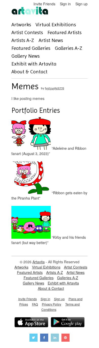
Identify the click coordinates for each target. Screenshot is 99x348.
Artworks (21, 25)
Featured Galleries (30, 48)
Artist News (51, 40)
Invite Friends (44, 3)
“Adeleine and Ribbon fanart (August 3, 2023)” (48, 151)
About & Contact (29, 72)
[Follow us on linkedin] (55, 338)
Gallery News (25, 56)
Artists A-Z (22, 40)
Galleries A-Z (68, 48)
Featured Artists (64, 32)
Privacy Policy (51, 304)
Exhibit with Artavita (33, 64)
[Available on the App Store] (31, 323)
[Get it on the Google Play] (68, 323)
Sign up (81, 3)
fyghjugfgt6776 (54, 88)
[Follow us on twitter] (33, 338)
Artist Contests (27, 32)
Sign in (65, 3)
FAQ (35, 304)
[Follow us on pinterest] (65, 338)
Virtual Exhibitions (56, 25)
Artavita (38, 261)
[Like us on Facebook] (44, 338)
